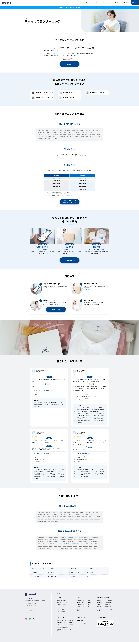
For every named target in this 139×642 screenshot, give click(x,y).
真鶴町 (80, 548)
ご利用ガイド (35, 572)
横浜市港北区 (41, 539)
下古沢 (44, 134)
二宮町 (48, 548)
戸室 (90, 134)
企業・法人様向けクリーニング (64, 611)
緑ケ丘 (71, 136)
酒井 (73, 132)
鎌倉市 (92, 544)
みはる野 (77, 136)
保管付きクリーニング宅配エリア (105, 602)
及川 (94, 130)
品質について (93, 568)
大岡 (47, 130)
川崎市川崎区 (56, 541)
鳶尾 (86, 134)
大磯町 (43, 548)
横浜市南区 (70, 537)
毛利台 (86, 136)
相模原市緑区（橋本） (50, 544)
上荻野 (60, 132)
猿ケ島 (77, 132)
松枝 (57, 136)
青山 (54, 130)
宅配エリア (73, 568)
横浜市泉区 (91, 539)
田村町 (56, 134)
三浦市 (55, 546)
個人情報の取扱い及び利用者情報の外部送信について (35, 601)
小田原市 (40, 546)
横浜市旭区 (63, 539)
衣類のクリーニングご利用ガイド (65, 620)
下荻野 (91, 132)
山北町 (66, 548)
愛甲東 (73, 130)
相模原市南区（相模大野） (72, 544)
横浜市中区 (63, 537)
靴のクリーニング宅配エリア (104, 607)
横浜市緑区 (70, 539)
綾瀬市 (90, 546)
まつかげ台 (62, 136)
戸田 (83, 134)
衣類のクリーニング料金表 (83, 600)
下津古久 (40, 134)
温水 (46, 136)
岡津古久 (40, 132)
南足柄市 (85, 546)
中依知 (93, 134)
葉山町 (95, 546)
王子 (52, 138)
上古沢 (69, 132)
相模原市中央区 (61, 544)
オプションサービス (56, 572)
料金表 (52, 568)
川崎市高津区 (78, 541)
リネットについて (82, 617)
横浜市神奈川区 (49, 537)
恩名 (48, 132)
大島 (50, 130)
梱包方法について (88, 289)
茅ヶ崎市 (45, 546)
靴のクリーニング (68, 98)
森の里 (91, 136)
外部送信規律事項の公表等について (32, 603)
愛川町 (91, 548)
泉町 (39, 130)
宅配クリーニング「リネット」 (60, 53)
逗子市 (50, 546)
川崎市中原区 (71, 541)
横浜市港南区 (56, 539)
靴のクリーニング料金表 (83, 607)
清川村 (95, 548)
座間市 (80, 546)
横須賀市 (82, 544)
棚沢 (52, 134)
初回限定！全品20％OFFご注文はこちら (69, 7)
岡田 (97, 130)
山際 (45, 138)
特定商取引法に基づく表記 (30, 605)
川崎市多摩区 (86, 541)
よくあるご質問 (35, 576)
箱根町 (76, 548)
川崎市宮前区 (94, 541)
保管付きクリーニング (42, 98)
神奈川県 (42, 585)
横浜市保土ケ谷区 (78, 537)
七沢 (42, 136)
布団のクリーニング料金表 (83, 604)
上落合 (64, 132)
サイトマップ (27, 614)
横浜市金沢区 (95, 537)
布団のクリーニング (69, 93)
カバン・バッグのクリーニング (64, 609)
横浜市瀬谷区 (77, 539)
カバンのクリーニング (97, 93)
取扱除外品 (53, 576)
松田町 (62, 548)
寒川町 (39, 548)
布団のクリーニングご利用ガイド (65, 625)
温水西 (49, 136)
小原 (57, 130)
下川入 (96, 132)
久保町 (42, 130)
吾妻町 (86, 130)
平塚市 (87, 544)
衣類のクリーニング (42, 93)
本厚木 (56, 138)
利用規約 (73, 576)
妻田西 (69, 134)
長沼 (39, 136)
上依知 (55, 132)
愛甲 (65, 130)
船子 (54, 136)
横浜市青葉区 (41, 541)
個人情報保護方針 (28, 598)
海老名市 (75, 546)
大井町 (57, 548)
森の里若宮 (40, 138)
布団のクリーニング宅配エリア (104, 604)
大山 (49, 138)
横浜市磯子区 (87, 537)
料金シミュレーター (75, 572)
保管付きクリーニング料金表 (84, 602)
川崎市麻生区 (41, 544)
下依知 (86, 132)
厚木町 (81, 130)
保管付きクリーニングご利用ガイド (65, 622)
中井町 (53, 548)
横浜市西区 (57, 537)
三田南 (82, 132)
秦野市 (59, 546)
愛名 (77, 130)
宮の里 (82, 136)
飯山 (90, 130)
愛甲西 (68, 130)
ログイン (135, 2)
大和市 (64, 546)
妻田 (61, 134)
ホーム (31, 585)
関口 (49, 134)
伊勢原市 (69, 546)
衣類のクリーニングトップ (38, 568)
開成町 (71, 548)
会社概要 (26, 612)
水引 (68, 136)
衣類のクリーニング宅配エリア (104, 600)
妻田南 (74, 134)
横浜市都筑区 (48, 541)
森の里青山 (97, 136)
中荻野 (98, 134)
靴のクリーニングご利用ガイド (64, 627)
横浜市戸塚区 (48, 539)
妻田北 (78, 134)
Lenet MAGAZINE (82, 624)
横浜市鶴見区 (41, 537)
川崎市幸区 (63, 541)
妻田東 (64, 134)
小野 (44, 132)
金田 (51, 132)
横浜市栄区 (84, 539)
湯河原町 (86, 548)
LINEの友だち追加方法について (31, 610)
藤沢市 (96, 544)
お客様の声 (93, 572)
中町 (61, 130)
